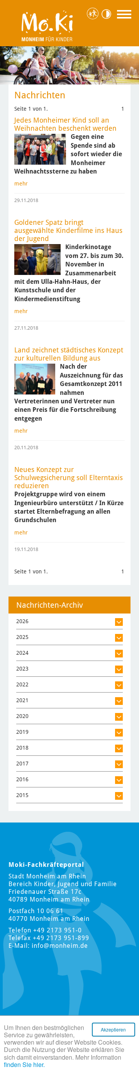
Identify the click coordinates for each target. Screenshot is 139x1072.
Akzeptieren (113, 1029)
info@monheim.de (60, 945)
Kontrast (108, 14)
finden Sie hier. (24, 1064)
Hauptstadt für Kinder (93, 14)
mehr (21, 183)
